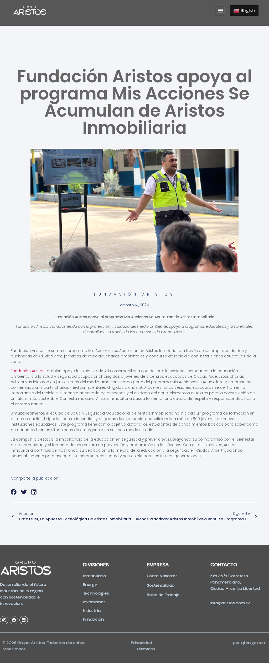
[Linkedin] (23, 620)
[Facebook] (14, 620)
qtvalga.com (253, 643)
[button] (220, 10)
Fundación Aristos (27, 370)
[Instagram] (4, 620)
